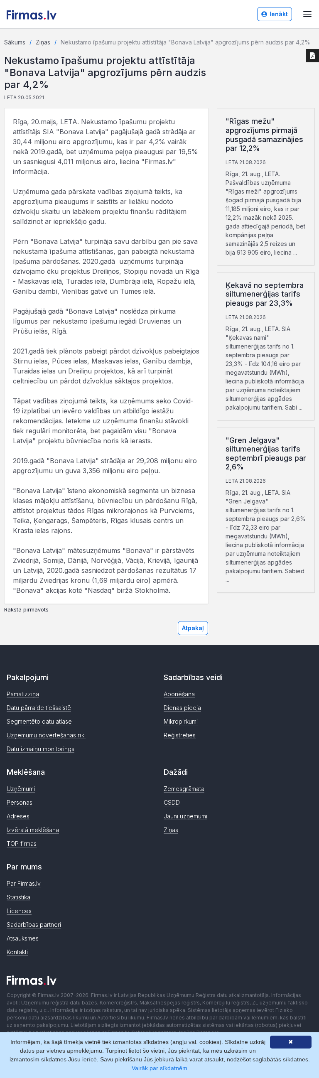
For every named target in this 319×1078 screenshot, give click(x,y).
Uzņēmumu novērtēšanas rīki (46, 735)
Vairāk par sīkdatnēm (159, 1068)
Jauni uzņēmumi (185, 816)
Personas (19, 802)
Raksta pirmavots (26, 610)
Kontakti (17, 951)
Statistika (18, 897)
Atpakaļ (193, 627)
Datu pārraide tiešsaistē (39, 707)
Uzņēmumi (21, 788)
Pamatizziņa (23, 693)
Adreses (18, 816)
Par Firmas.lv (24, 883)
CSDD (172, 802)
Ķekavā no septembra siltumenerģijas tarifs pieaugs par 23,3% (265, 294)
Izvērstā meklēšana (33, 829)
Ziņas (43, 42)
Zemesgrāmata (184, 788)
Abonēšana (179, 693)
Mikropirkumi (181, 721)
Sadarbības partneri (34, 924)
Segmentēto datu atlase (39, 721)
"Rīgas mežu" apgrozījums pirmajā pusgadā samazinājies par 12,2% (264, 134)
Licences (19, 910)
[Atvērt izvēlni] (307, 14)
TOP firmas (22, 843)
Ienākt (279, 13)
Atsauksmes (23, 938)
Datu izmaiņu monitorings (40, 748)
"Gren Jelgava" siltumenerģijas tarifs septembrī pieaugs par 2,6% (266, 453)
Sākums (14, 42)
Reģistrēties (180, 735)
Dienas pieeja (182, 707)
